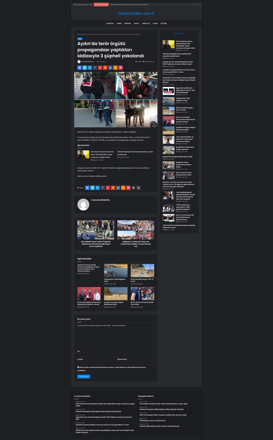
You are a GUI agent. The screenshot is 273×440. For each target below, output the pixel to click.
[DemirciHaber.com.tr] (136, 13)
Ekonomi (127, 23)
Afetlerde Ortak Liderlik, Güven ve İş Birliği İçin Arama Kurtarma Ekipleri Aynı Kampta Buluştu (88, 268)
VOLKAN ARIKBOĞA (87, 61)
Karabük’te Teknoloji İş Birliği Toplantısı (185, 148)
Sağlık (136, 23)
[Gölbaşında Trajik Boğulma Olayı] (116, 270)
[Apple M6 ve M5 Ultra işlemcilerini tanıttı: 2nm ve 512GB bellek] (168, 91)
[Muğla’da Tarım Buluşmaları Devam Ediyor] (168, 165)
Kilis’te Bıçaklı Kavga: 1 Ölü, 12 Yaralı (142, 280)
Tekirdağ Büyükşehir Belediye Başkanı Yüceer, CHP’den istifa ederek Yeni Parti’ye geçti (185, 195)
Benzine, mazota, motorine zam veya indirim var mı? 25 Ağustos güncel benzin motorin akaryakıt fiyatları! (178, 184)
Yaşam (155, 23)
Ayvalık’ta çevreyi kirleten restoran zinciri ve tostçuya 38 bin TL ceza (179, 71)
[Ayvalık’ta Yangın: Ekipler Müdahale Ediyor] (116, 293)
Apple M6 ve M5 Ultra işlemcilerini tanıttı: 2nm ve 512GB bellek (185, 90)
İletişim (164, 23)
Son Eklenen (179, 33)
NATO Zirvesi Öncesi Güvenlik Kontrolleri (142, 303)
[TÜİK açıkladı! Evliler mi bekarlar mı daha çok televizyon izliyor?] (168, 140)
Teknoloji (146, 23)
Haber (119, 23)
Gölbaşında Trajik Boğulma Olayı (114, 280)
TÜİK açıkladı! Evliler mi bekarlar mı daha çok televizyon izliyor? (185, 139)
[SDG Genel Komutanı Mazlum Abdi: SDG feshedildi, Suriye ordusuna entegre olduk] (83, 154)
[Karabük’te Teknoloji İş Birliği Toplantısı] (168, 150)
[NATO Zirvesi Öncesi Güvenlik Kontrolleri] (142, 293)
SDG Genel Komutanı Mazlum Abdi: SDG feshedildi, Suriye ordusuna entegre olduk (102, 154)
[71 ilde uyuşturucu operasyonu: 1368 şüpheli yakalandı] (168, 208)
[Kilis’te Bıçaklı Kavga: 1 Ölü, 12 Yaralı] (142, 270)
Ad (78, 351)
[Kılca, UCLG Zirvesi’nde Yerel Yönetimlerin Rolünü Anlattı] (168, 218)
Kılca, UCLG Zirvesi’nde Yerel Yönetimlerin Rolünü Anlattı (185, 217)
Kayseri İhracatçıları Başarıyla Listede (177, 157)
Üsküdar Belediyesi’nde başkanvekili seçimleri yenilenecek (177, 55)
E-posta (80, 359)
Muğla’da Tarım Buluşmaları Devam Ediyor (183, 164)
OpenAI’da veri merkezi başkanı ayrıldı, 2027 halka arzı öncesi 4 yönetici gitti (178, 63)
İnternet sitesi (122, 359)
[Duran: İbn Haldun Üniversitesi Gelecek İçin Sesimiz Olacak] (89, 293)
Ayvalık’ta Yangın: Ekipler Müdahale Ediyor (113, 303)
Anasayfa (110, 23)
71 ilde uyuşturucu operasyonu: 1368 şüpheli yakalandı (183, 207)
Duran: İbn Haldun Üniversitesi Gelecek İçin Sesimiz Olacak (89, 303)
